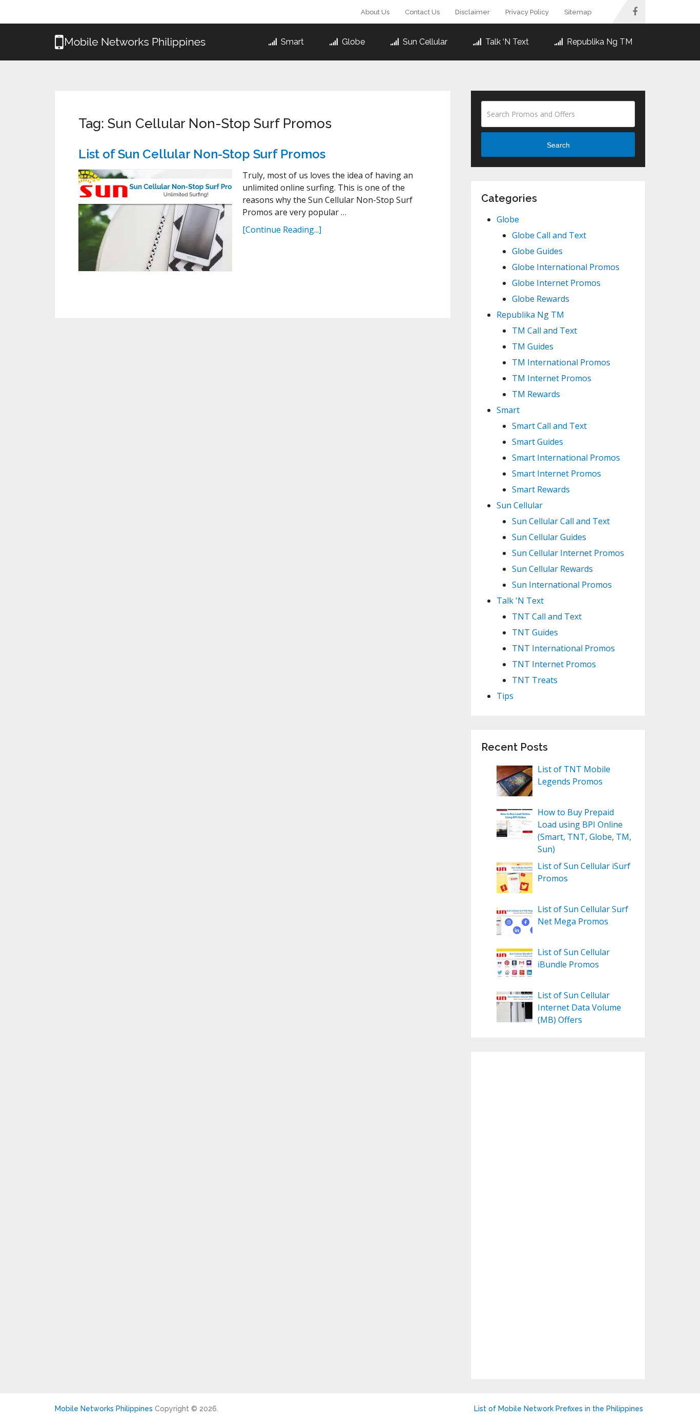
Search (558, 145)
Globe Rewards (540, 298)
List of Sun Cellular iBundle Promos (574, 958)
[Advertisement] (558, 1215)
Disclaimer (472, 12)
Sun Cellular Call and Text (561, 521)
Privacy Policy (527, 12)
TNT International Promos (563, 648)
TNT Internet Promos (554, 664)
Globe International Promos (566, 267)
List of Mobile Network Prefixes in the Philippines (558, 1409)
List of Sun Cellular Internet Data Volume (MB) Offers (579, 1007)
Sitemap (577, 12)
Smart (291, 42)
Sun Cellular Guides (549, 537)
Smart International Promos (566, 457)
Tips (505, 696)
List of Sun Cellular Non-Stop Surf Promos (201, 154)
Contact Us (422, 12)
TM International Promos (561, 362)
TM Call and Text (544, 330)
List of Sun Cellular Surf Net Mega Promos (583, 915)
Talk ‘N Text (506, 42)
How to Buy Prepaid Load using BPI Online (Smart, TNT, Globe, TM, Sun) (584, 831)
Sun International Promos (562, 584)
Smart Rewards (541, 489)
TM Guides (532, 346)
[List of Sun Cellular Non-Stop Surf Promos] (155, 220)
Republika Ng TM (598, 42)
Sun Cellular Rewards (552, 568)
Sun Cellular (424, 42)
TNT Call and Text (547, 616)
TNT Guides (535, 632)
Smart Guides (537, 441)
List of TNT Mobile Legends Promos (574, 775)
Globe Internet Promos (556, 282)
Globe (352, 42)
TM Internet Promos (551, 378)
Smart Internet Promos (556, 473)
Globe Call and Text (549, 235)
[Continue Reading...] (281, 229)
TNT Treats (535, 680)
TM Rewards (536, 394)
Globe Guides (537, 251)
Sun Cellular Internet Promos (568, 553)
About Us (375, 12)
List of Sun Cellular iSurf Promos (584, 872)
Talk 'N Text (520, 600)
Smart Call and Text (549, 425)
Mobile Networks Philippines (104, 1409)
